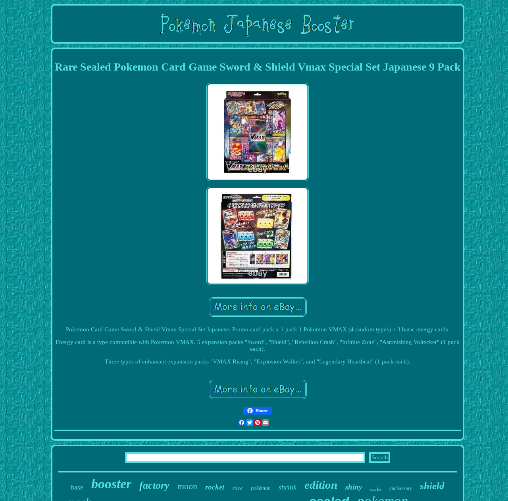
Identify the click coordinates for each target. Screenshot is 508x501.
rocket (214, 487)
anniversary (400, 488)
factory (154, 485)
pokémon (261, 488)
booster (111, 483)
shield (432, 485)
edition (320, 484)
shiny (353, 487)
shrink (287, 487)
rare (237, 487)
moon (187, 486)
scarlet (375, 489)
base (77, 487)
